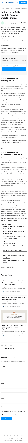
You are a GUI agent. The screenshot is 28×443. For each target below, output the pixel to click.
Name (2, 383)
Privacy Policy (20, 435)
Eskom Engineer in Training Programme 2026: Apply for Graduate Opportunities (14, 327)
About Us (6, 435)
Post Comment (6, 418)
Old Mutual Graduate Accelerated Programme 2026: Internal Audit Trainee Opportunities (12, 282)
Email (2, 391)
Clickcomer (20, 440)
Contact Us (13, 435)
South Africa (9, 8)
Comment (3, 366)
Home (2, 8)
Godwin (7, 22)
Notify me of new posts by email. (11, 414)
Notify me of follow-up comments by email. (14, 411)
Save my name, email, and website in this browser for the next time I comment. (13, 407)
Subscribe (23, 2)
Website (3, 398)
